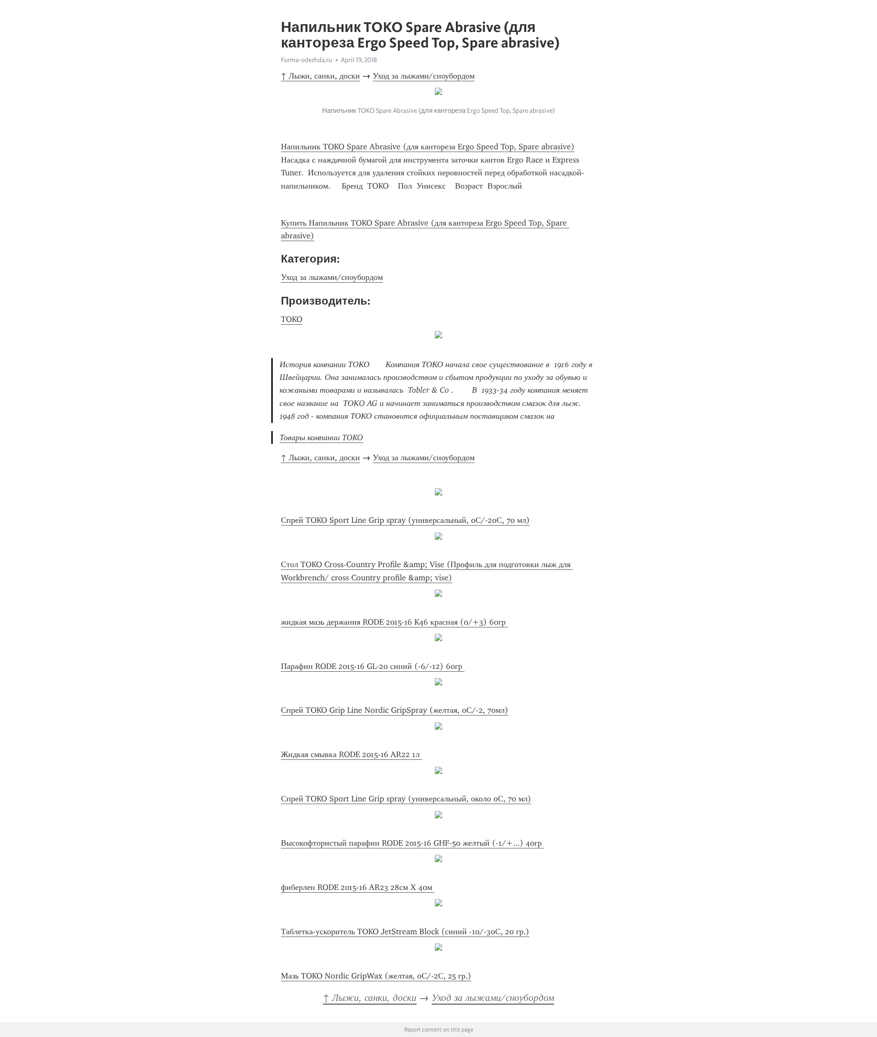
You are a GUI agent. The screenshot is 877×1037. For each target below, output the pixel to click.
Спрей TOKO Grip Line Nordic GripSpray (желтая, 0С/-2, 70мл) (394, 710)
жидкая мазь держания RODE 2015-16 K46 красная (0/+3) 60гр (394, 622)
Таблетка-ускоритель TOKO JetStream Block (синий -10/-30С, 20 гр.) (405, 931)
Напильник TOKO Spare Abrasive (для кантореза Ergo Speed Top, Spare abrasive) (428, 147)
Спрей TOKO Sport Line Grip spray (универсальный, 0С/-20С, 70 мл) (405, 520)
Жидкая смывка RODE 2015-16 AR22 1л (351, 754)
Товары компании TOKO (321, 437)
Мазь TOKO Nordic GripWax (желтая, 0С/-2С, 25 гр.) (376, 976)
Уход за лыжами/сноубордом (424, 76)
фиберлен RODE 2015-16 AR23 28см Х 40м (357, 887)
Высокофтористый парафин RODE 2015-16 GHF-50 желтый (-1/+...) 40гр (412, 843)
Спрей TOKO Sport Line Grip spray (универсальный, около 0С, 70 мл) (406, 799)
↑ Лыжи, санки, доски (320, 76)
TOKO (291, 319)
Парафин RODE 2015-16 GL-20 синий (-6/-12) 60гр (373, 666)
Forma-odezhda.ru (306, 60)
